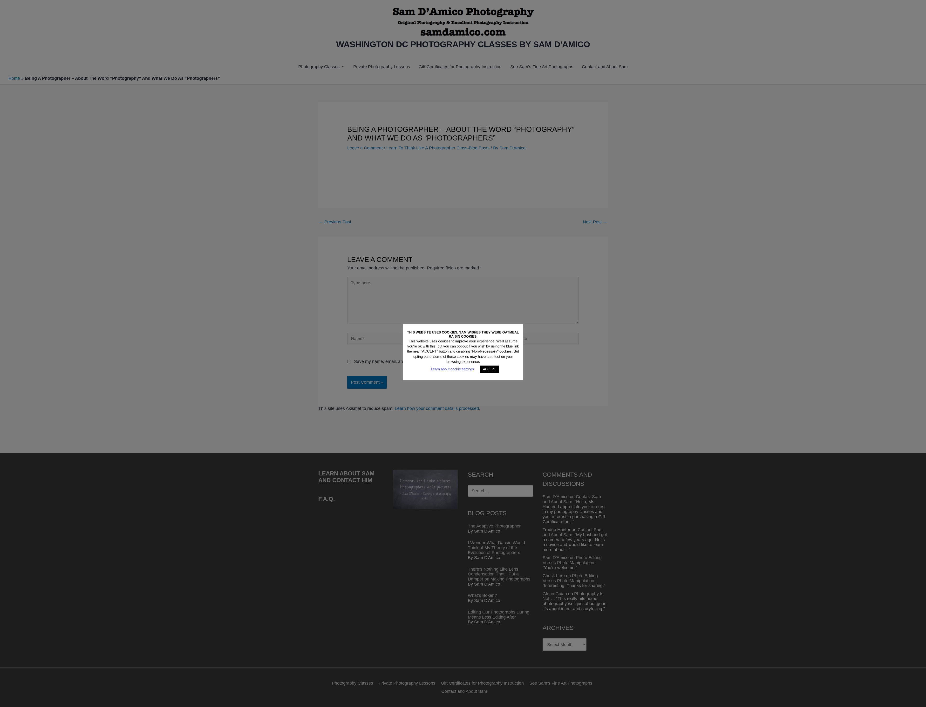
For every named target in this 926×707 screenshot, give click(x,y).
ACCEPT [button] (489, 369)
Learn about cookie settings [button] (452, 369)
